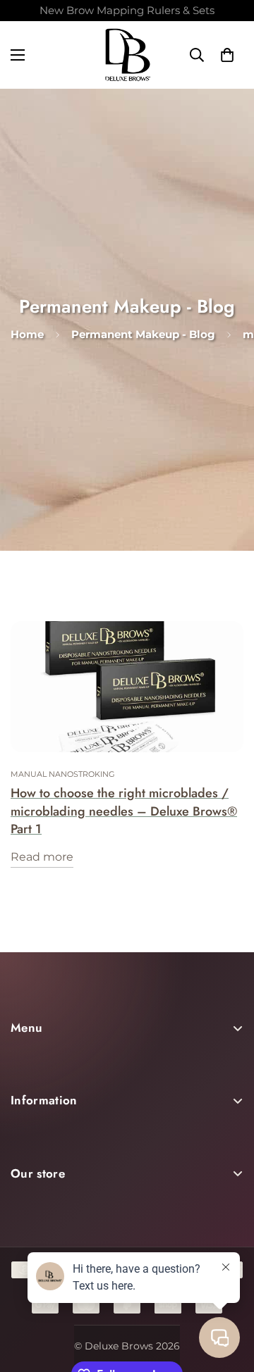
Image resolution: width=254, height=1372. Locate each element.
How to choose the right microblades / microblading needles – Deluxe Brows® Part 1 (124, 811)
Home (27, 334)
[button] (227, 55)
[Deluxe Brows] (127, 55)
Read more (42, 856)
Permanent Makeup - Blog (143, 334)
